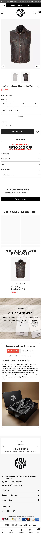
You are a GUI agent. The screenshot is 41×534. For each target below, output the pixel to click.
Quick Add (20, 284)
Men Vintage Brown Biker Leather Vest (18, 288)
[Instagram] (8, 511)
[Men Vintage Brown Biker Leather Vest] (20, 269)
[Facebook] (3, 511)
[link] (10, 242)
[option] (20, 44)
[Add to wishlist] (37, 131)
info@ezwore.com (16, 485)
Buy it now (20, 140)
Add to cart (17, 132)
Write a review (20, 199)
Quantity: (4, 122)
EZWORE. (16, 525)
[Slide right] (37, 445)
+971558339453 (17, 482)
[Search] (35, 13)
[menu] (2, 13)
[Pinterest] (14, 511)
